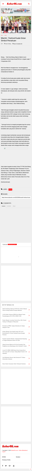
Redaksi (18, 457)
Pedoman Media (6, 459)
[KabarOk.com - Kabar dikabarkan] (14, 4)
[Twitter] (6, 465)
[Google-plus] (10, 465)
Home (2, 35)
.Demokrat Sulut (12, 244)
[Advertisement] (16, 283)
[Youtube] (13, 465)
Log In (3, 451)
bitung (5, 35)
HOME (4, 457)
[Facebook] (2, 465)
